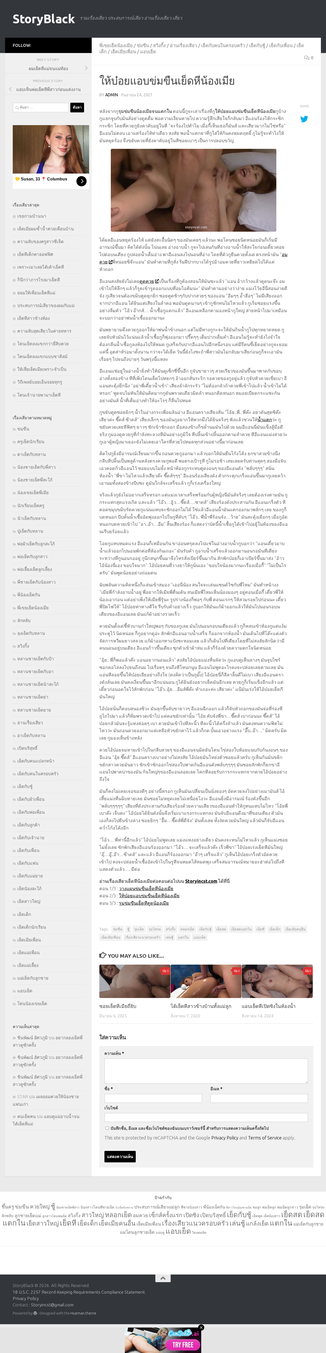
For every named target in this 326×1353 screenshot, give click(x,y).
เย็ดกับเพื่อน (281, 45)
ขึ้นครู (8, 1207)
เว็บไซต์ (111, 1108)
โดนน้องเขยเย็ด (32, 1003)
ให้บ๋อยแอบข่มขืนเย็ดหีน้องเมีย (149, 895)
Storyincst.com (201, 881)
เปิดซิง (191, 1215)
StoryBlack (44, 18)
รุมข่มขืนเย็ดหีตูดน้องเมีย (144, 902)
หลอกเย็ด (187, 929)
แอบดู (160, 1232)
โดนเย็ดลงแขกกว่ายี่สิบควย (43, 343)
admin (111, 95)
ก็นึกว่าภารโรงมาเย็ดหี (38, 279)
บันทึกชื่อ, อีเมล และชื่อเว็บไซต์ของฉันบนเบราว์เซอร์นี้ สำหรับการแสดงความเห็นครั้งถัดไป (190, 1128)
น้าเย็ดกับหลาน (31, 518)
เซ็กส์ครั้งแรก (165, 1215)
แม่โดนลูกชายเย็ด (137, 1232)
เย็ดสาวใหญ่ (28, 901)
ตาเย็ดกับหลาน (31, 454)
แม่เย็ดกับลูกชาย (32, 978)
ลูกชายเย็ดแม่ (28, 1215)
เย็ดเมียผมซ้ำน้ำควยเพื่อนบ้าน (45, 228)
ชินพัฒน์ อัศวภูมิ (32, 1037)
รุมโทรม (155, 929)
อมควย (140, 1215)
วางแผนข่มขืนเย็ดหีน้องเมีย (146, 888)
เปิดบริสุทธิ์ (27, 748)
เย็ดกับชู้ (257, 45)
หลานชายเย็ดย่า (32, 696)
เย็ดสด (221, 929)
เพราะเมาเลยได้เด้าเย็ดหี (40, 267)
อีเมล (216, 1088)
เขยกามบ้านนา (31, 216)
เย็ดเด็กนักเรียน (31, 927)
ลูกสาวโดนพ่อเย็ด (54, 1216)
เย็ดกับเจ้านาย (30, 837)
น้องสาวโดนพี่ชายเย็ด (97, 1207)
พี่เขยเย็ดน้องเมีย (116, 45)
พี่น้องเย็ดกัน (28, 594)
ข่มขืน (143, 45)
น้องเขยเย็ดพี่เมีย (33, 492)
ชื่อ (108, 1088)
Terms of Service (265, 1137)
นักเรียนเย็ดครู (30, 505)
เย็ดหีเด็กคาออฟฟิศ (35, 254)
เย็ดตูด (257, 1216)
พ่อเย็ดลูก (269, 1207)
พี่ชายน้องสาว (191, 1207)
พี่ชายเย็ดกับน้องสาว (36, 582)
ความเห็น (114, 1053)
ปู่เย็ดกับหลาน (30, 531)
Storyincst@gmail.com (52, 1304)
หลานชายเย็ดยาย (34, 709)
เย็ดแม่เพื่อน (28, 952)
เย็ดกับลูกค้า (28, 824)
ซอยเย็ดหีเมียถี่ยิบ (117, 1006)
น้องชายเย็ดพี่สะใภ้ (34, 479)
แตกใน (183, 937)
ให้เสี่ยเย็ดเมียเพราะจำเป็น (41, 369)
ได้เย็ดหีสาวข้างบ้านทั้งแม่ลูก (201, 1006)
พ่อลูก (257, 1207)
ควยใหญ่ (40, 1207)
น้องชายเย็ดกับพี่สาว (36, 467)
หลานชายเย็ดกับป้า (35, 658)
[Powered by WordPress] (35, 1313)
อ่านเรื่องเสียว (183, 45)
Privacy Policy (224, 1137)
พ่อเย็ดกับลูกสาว (32, 556)
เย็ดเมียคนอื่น (295, 929)
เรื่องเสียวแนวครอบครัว (142, 937)
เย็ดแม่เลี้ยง (27, 965)
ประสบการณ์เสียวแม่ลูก (157, 1206)
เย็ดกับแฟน (27, 863)
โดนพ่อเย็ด (199, 1232)
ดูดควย (147, 281)
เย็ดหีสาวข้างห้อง (33, 318)
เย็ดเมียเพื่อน (123, 51)
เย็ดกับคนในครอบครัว (223, 45)
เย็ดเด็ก (274, 929)
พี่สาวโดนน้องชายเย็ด (239, 1207)
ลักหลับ (24, 620)
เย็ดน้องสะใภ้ (29, 888)
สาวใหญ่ (93, 1215)
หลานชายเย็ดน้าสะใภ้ (38, 684)
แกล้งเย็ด (257, 1223)
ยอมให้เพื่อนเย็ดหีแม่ (36, 292)
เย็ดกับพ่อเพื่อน (31, 812)
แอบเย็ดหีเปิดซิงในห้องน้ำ (269, 1006)
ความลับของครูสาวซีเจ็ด (40, 241)
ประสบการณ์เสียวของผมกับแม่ (46, 305)
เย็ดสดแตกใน (241, 929)
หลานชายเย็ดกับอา (35, 671)
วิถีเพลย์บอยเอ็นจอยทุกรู (39, 381)
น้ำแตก (264, 419)
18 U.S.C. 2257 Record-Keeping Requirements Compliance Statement (79, 1292)
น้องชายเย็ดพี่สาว (67, 1207)
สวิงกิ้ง (159, 45)
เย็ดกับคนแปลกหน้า (36, 760)
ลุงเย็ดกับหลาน (31, 633)
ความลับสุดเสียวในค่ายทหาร (44, 331)
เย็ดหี (260, 929)
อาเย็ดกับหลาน (31, 735)
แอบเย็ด (148, 51)
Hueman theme (83, 1313)
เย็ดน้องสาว (272, 1216)
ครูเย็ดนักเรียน (30, 441)
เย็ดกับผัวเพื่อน (31, 799)
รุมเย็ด (139, 929)
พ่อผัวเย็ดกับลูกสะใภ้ (36, 543)
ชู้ (128, 929)
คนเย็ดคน (26, 1116)
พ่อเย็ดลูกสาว (287, 1207)
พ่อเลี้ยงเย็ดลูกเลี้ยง (34, 569)
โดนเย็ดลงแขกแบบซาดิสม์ (42, 356)
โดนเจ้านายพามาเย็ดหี (39, 394)
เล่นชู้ (169, 937)
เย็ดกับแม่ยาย (30, 875)
